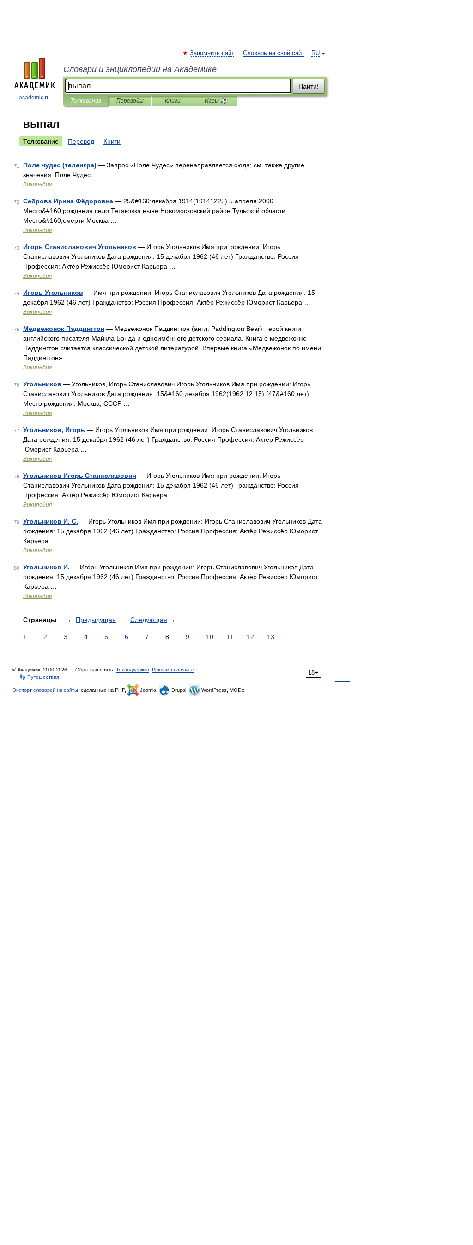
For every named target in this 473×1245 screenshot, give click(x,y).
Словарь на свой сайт (273, 53)
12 (250, 637)
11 (229, 637)
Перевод (81, 141)
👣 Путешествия (39, 677)
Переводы (130, 101)
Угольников (42, 384)
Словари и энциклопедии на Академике (140, 69)
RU (315, 53)
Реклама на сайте (173, 669)
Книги (173, 101)
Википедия (37, 184)
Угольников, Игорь (54, 429)
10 (209, 637)
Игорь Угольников (53, 292)
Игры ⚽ (216, 101)
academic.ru (34, 97)
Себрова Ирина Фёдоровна (68, 201)
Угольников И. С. (50, 521)
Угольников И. (46, 567)
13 (270, 637)
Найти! (308, 86)
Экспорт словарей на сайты (45, 690)
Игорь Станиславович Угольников (79, 246)
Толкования (85, 101)
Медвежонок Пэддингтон (63, 328)
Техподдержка (132, 669)
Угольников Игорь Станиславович (79, 475)
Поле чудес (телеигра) (60, 165)
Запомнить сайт (212, 53)
